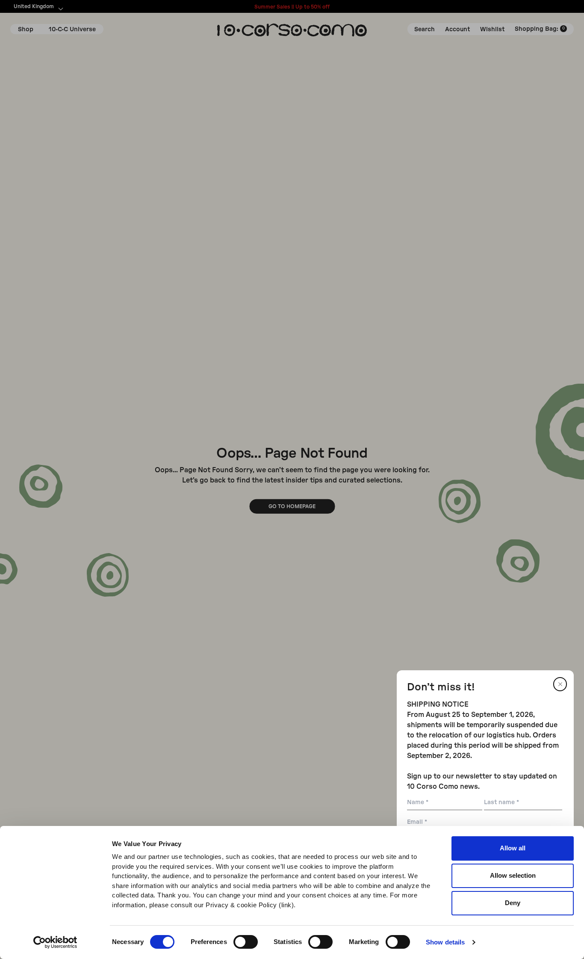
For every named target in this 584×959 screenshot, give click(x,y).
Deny (512, 902)
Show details (445, 942)
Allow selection (513, 875)
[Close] (560, 684)
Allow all (512, 848)
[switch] (245, 942)
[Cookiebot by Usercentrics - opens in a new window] (55, 942)
